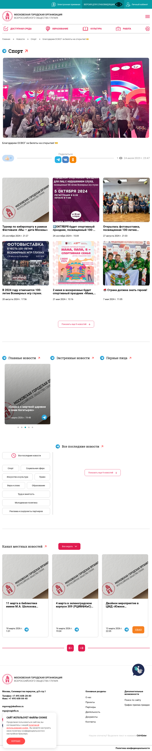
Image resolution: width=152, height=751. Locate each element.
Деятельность (93, 712)
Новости (20, 39)
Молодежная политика (26, 503)
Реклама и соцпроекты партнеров (26, 511)
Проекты (90, 702)
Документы (92, 717)
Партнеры (91, 707)
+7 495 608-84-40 (18, 698)
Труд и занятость (26, 494)
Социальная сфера (35, 468)
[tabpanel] (25, 394)
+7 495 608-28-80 (21, 696)
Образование (38, 485)
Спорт (34, 39)
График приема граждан (137, 705)
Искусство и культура (17, 477)
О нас (88, 697)
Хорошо (15, 741)
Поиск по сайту (133, 700)
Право (42, 477)
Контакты (91, 721)
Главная (6, 39)
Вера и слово (13, 485)
